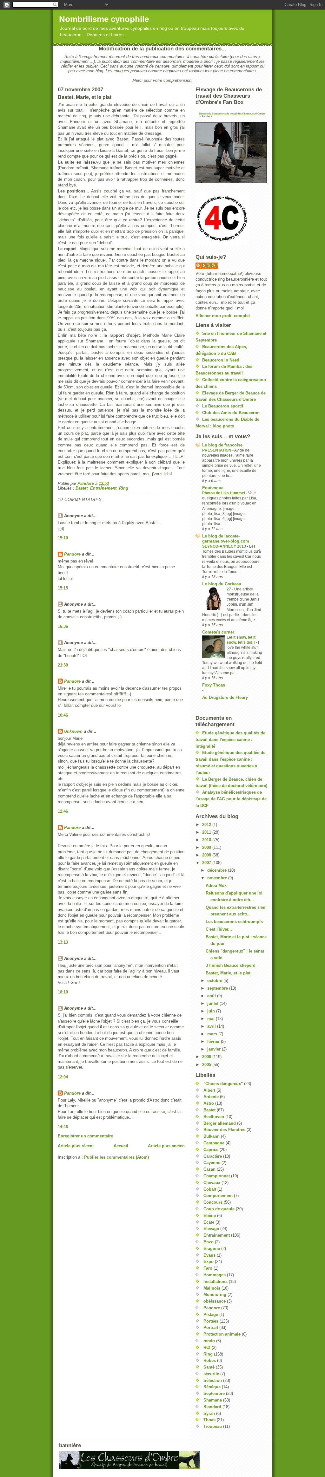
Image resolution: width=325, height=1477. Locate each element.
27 (229, 589)
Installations (215, 1281)
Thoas (209, 1419)
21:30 (63, 665)
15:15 (63, 588)
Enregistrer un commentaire (85, 1136)
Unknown (73, 731)
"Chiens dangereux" (223, 1083)
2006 (207, 1056)
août (212, 995)
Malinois (211, 1288)
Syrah (209, 1413)
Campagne (213, 1143)
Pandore (72, 554)
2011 (207, 832)
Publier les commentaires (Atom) (116, 1157)
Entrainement (103, 488)
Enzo (208, 1242)
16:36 (63, 626)
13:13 (63, 942)
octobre (215, 980)
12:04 (63, 1077)
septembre (218, 988)
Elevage (211, 1228)
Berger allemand (219, 1123)
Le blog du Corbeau (221, 584)
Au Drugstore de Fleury (225, 697)
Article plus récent (76, 1145)
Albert (209, 1090)
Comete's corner (218, 632)
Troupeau (212, 1426)
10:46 (63, 715)
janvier (214, 1049)
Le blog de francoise (222, 445)
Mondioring (214, 1294)
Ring (123, 488)
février (214, 1041)
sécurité (211, 1373)
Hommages (214, 1274)
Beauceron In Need (220, 360)
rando (209, 1340)
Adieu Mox (216, 885)
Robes (209, 1360)
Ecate (208, 1222)
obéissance (214, 1301)
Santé (209, 1367)
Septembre (214, 1393)
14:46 (63, 1126)
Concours (212, 1202)
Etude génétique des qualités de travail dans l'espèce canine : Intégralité (230, 740)
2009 (207, 847)
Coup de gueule (219, 1209)
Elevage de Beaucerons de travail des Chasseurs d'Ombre (232, 113)
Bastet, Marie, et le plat (228, 973)
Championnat (216, 1176)
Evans (209, 1255)
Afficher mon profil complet (223, 315)
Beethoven (213, 1116)
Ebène (209, 1215)
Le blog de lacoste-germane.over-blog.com (225, 538)
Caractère (212, 1156)
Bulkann (211, 1136)
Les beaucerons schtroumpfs (234, 921)
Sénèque (212, 1386)
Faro (207, 1268)
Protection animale (222, 1334)
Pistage (210, 1314)
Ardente (211, 1096)
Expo (208, 1261)
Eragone (211, 1248)
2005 (207, 1064)
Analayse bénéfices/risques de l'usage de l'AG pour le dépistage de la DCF (231, 799)
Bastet (82, 488)
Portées (210, 1321)
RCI (206, 1347)
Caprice (210, 1149)
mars (212, 1033)
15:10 (63, 538)
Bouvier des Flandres (224, 1129)
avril (212, 1026)
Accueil (121, 1145)
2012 (207, 824)
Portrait (210, 1327)
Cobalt (209, 1189)
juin (211, 1011)
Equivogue (212, 487)
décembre (217, 870)
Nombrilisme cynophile (104, 19)
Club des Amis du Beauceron (231, 412)
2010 (207, 839)
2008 (207, 855)
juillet (213, 1003)
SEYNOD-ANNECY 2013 (224, 546)
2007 (207, 862)
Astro (208, 1103)
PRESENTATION (217, 450)
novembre (217, 877)
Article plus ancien (166, 1145)
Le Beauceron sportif (222, 406)
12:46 (63, 811)
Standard (212, 1406)
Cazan (209, 1169)
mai (211, 1018)
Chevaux (211, 1182)
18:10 (63, 992)
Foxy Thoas (213, 685)
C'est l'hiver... (219, 929)
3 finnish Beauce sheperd (230, 965)
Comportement (218, 1195)
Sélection (212, 1380)
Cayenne (211, 1162)
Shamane (212, 1400)
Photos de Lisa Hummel (224, 493)
